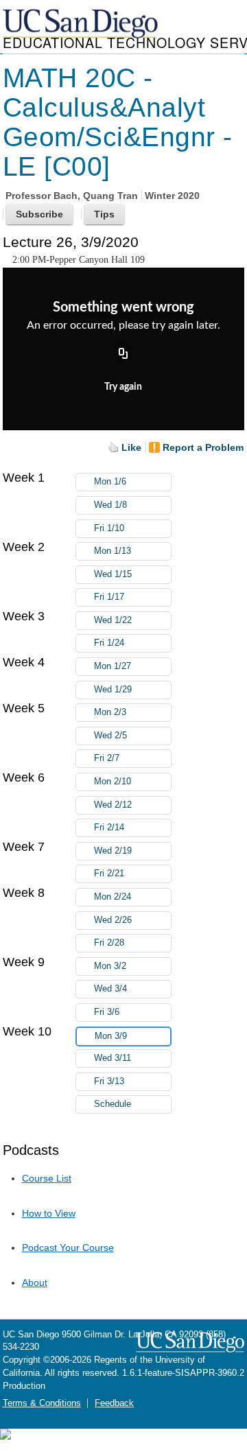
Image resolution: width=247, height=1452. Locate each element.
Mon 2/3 (110, 712)
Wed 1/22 (113, 620)
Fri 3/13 (109, 1081)
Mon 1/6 (110, 482)
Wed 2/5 (110, 735)
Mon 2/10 (112, 781)
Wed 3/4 (110, 989)
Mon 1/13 (112, 551)
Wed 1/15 (113, 574)
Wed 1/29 (113, 689)
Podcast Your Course (68, 1247)
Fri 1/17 (109, 597)
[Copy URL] (123, 355)
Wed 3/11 (112, 1058)
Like (131, 447)
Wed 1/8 (110, 505)
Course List (46, 1178)
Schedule (112, 1104)
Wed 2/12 (113, 805)
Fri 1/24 (109, 643)
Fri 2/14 (109, 827)
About (34, 1282)
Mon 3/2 (110, 966)
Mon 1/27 (112, 666)
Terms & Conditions (42, 1403)
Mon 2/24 (112, 897)
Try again (123, 387)
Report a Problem (203, 447)
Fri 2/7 (106, 758)
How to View (48, 1213)
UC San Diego (82, 24)
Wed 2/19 (113, 851)
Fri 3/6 (106, 1012)
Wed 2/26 (113, 920)
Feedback (114, 1403)
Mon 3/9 (111, 1036)
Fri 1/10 (109, 528)
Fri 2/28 (109, 943)
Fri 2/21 (109, 873)
